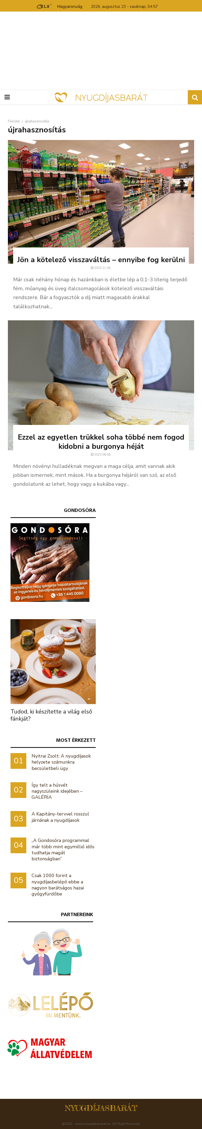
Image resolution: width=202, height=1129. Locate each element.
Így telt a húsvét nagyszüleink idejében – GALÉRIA (57, 791)
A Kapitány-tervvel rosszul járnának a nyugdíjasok (60, 817)
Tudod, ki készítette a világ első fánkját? (51, 715)
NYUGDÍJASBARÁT (101, 1108)
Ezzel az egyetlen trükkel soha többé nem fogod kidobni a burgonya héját (101, 441)
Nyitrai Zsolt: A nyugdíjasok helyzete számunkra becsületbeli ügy (61, 762)
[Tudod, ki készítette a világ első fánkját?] (53, 661)
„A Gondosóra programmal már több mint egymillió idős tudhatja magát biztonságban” (63, 849)
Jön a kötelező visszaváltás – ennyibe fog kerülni (101, 260)
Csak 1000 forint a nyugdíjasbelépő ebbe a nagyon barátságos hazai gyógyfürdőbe (58, 884)
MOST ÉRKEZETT (76, 740)
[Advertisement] (101, 51)
